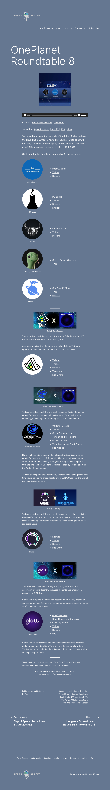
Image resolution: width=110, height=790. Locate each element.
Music (59, 28)
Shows (78, 28)
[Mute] (79, 115)
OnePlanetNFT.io (61, 288)
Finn (26, 694)
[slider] (84, 115)
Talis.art (56, 360)
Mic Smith (57, 547)
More (69, 129)
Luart (51, 662)
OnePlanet (74, 140)
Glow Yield (69, 586)
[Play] (25, 115)
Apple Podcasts (41, 129)
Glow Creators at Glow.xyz (65, 619)
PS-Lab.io (57, 197)
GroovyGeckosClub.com (64, 260)
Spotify (55, 129)
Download (59, 122)
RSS (63, 129)
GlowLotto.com (60, 622)
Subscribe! (94, 28)
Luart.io (71, 514)
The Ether (84, 691)
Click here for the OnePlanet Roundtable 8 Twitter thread (51, 154)
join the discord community (53, 649)
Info (66, 28)
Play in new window (42, 122)
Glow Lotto (27, 600)
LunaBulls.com (59, 228)
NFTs (85, 697)
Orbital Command (76, 412)
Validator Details (60, 426)
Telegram (49, 346)
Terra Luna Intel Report (64, 437)
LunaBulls (36, 143)
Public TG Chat (60, 440)
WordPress (94, 774)
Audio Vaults (46, 28)
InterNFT (70, 697)
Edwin (63, 140)
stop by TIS (68, 465)
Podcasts (75, 691)
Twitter (55, 172)
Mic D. (55, 633)
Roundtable (82, 700)
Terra (64, 703)
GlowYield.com (59, 615)
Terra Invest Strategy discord (64, 455)
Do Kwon (72, 662)
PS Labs (26, 143)
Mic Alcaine (58, 448)
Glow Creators (28, 643)
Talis (67, 336)
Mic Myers (57, 375)
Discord (56, 176)
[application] (55, 115)
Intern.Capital (59, 168)
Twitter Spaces (82, 703)
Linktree (56, 208)
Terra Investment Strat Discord (67, 444)
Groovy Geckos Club (68, 143)
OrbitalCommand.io (62, 433)
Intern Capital (49, 143)
